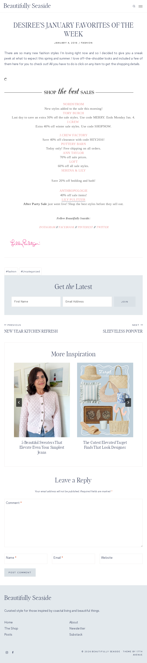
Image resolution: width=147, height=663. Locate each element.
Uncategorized (30, 271)
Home (8, 622)
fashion (11, 271)
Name (11, 558)
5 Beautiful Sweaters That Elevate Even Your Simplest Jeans (42, 447)
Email (58, 558)
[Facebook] (12, 652)
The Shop (11, 628)
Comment (14, 503)
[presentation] (42, 400)
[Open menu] (141, 6)
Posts (8, 634)
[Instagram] (7, 652)
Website (107, 558)
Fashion (87, 42)
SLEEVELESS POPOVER (123, 328)
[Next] (128, 402)
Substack (76, 634)
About (73, 622)
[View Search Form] (134, 6)
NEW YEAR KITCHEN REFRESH (31, 328)
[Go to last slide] (19, 402)
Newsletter (77, 628)
